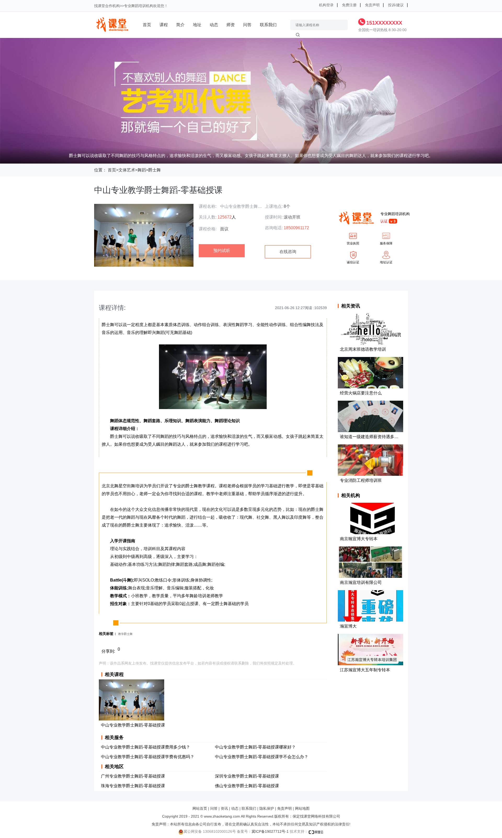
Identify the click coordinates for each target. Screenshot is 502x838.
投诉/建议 (396, 5)
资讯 (224, 808)
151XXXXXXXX (384, 23)
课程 (163, 25)
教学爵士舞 (125, 633)
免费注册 (349, 5)
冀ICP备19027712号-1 (270, 831)
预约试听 (221, 250)
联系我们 (268, 25)
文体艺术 (126, 170)
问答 (247, 25)
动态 (214, 25)
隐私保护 (266, 808)
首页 (147, 25)
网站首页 (199, 808)
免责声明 (372, 5)
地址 (197, 25)
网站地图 (302, 808)
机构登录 (326, 5)
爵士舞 (154, 170)
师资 (230, 25)
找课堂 (99, 6)
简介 (180, 25)
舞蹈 (142, 170)
